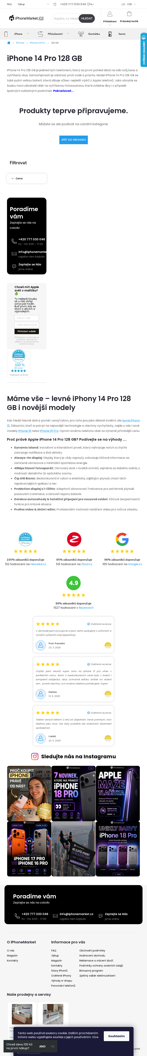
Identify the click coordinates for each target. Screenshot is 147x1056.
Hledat (87, 18)
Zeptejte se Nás (29, 264)
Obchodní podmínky (92, 950)
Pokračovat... (63, 91)
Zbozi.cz (86, 564)
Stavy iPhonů (59, 970)
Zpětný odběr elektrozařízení (97, 975)
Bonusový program (91, 970)
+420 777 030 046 (31, 239)
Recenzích (86, 608)
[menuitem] (17, 34)
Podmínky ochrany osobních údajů (101, 965)
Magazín (12, 955)
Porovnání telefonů (63, 985)
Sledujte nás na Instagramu (78, 756)
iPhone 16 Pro (49, 431)
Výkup (21, 4)
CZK (129, 4)
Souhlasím (116, 1036)
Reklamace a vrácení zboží (96, 960)
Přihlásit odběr (27, 331)
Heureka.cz (38, 564)
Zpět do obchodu (73, 140)
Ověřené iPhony (61, 975)
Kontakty (12, 960)
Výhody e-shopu (61, 980)
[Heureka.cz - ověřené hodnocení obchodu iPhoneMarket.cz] (26, 363)
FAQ (9, 4)
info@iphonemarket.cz (35, 252)
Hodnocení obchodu (92, 955)
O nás (10, 950)
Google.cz (135, 564)
